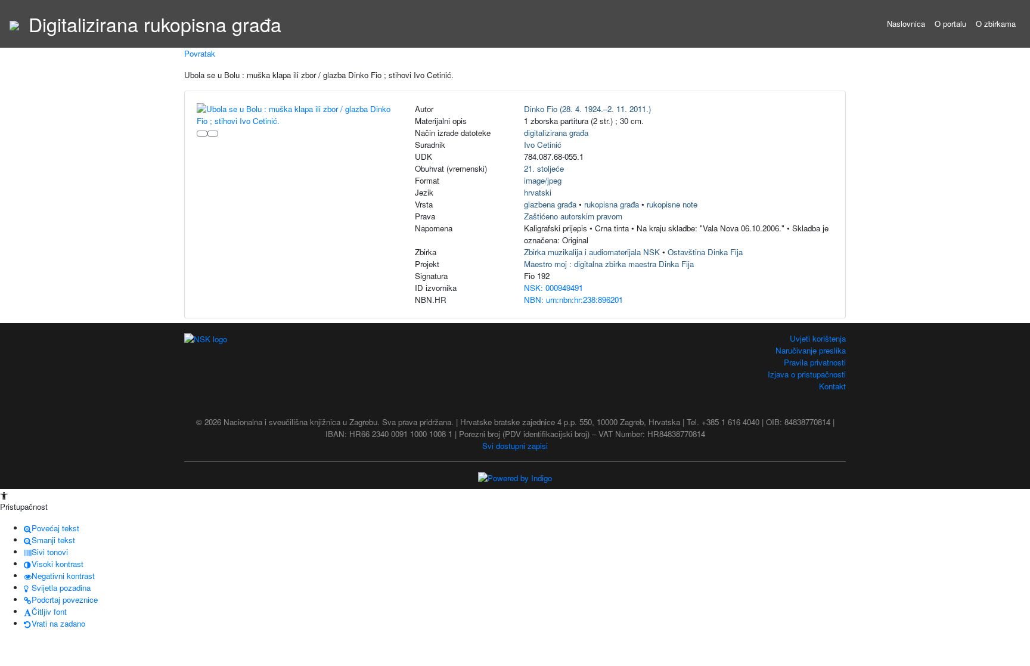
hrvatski (537, 192)
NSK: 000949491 (553, 287)
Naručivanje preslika (810, 350)
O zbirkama (996, 23)
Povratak (199, 53)
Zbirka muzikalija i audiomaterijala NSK (592, 252)
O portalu (950, 23)
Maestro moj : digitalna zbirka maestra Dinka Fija (609, 264)
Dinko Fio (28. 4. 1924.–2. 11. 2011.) (587, 108)
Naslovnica (906, 23)
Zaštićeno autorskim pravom (573, 216)
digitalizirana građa (556, 132)
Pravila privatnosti (815, 362)
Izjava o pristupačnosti (807, 374)
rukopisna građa (611, 204)
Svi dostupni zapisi (515, 445)
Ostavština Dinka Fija (705, 252)
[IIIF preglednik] (202, 134)
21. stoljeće (544, 168)
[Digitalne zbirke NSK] (14, 24)
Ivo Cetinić (542, 144)
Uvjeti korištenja (818, 338)
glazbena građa (550, 204)
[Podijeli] (212, 134)
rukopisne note (672, 204)
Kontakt (832, 386)
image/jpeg (542, 180)
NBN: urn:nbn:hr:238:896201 (573, 299)
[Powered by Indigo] (515, 477)
